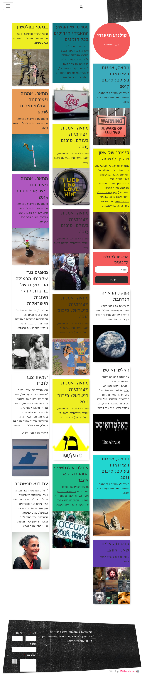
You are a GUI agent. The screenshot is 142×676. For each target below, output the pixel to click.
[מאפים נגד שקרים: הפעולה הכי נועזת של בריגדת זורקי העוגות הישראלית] (30, 351)
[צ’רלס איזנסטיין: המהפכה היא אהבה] (71, 529)
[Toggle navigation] (8, 6)
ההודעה (30, 655)
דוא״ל (31, 644)
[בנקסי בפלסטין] (30, 67)
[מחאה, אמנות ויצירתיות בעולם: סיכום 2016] (30, 152)
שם (33, 633)
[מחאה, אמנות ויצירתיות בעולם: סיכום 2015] (71, 187)
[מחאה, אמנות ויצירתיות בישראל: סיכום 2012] (71, 357)
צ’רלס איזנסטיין (66, 491)
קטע (122, 188)
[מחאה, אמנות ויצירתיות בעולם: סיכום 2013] (71, 272)
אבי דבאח (103, 408)
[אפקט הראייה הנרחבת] (111, 344)
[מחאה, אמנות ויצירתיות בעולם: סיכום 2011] (111, 517)
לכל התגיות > (111, 44)
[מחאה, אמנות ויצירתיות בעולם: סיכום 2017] (111, 126)
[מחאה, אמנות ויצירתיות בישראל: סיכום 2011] (71, 442)
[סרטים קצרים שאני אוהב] (111, 586)
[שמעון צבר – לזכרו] (30, 457)
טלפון (19, 633)
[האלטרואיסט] (111, 432)
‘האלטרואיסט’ (121, 386)
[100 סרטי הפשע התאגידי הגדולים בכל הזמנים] (71, 102)
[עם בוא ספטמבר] (30, 550)
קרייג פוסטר (122, 201)
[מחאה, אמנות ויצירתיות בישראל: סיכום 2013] (30, 246)
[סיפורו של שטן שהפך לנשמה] (111, 230)
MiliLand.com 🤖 (129, 671)
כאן (71, 641)
